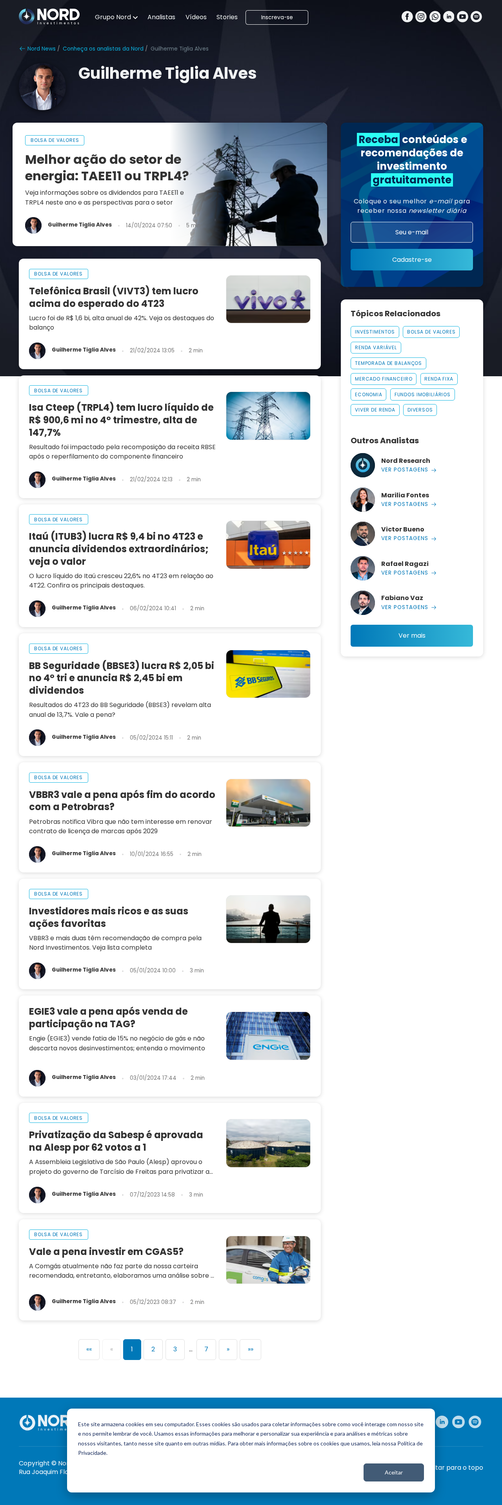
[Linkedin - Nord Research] (442, 1422)
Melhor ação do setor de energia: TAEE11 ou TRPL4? (107, 167)
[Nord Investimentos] (49, 17)
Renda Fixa (438, 378)
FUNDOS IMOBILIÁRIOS (423, 394)
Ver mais (412, 635)
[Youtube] (462, 17)
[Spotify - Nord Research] (475, 1422)
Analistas (161, 17)
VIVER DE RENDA (375, 409)
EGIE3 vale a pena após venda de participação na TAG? (108, 1017)
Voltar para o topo (454, 1467)
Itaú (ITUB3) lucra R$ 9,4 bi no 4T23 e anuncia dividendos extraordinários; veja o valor (119, 549)
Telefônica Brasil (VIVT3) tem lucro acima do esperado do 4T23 (113, 297)
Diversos (420, 409)
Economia (368, 394)
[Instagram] (421, 17)
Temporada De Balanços (388, 363)
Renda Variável (376, 347)
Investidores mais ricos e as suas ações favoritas (108, 917)
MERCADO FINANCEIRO (384, 378)
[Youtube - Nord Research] (458, 1422)
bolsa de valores (55, 140)
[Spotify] (476, 17)
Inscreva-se (277, 17)
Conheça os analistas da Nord (103, 49)
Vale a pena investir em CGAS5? (106, 1252)
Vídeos (196, 17)
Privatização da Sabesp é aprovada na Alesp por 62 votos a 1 (116, 1141)
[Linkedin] (449, 17)
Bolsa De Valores (431, 331)
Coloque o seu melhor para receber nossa (412, 206)
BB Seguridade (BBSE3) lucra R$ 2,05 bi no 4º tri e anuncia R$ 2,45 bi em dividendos (121, 678)
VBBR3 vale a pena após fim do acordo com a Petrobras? (122, 801)
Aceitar (394, 1472)
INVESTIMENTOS (375, 331)
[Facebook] (407, 17)
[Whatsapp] (435, 17)
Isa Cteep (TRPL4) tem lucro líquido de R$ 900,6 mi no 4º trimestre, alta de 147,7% (121, 420)
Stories (227, 17)
